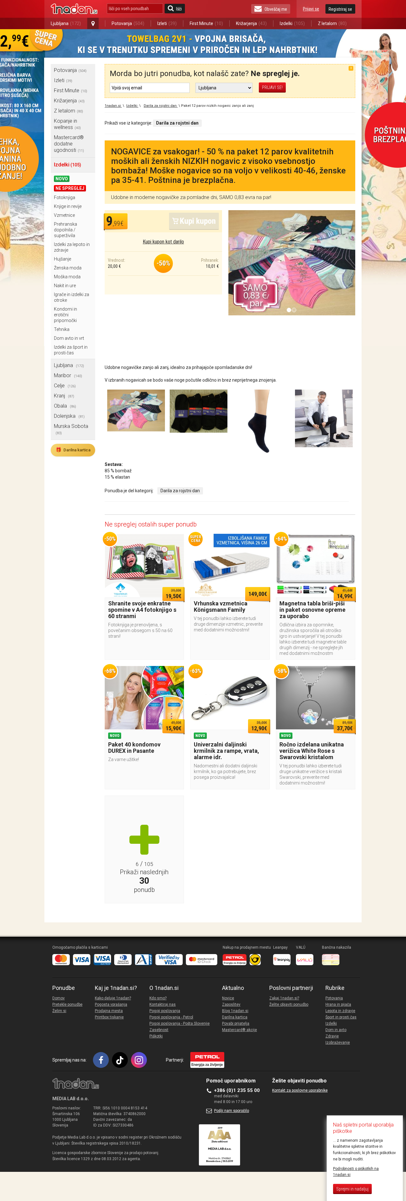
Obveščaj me (276, 9)
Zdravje (332, 1036)
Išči (179, 8)
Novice (228, 998)
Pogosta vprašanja (111, 1004)
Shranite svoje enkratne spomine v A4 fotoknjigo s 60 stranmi (142, 609)
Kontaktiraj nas (162, 1004)
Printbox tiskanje (109, 1017)
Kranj (64, 396)
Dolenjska (69, 416)
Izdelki (292, 23)
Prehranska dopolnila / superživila (65, 230)
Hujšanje (62, 259)
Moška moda (67, 276)
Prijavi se (311, 8)
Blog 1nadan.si (235, 1011)
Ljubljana (66, 23)
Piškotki (156, 1036)
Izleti (167, 23)
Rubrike (334, 988)
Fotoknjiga (64, 197)
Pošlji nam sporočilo (231, 1110)
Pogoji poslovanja (164, 1011)
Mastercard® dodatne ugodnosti (69, 143)
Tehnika (61, 329)
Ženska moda (68, 267)
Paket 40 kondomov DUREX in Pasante (134, 747)
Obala (65, 406)
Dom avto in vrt (69, 338)
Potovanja (128, 23)
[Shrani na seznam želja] (176, 541)
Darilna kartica (73, 450)
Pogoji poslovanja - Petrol (171, 1017)
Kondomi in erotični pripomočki (65, 315)
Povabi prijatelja (235, 1023)
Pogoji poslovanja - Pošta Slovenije (179, 1023)
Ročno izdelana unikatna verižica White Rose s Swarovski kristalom (311, 750)
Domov (58, 998)
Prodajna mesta (109, 1011)
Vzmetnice (64, 215)
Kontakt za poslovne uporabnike (300, 1090)
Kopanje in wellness (67, 124)
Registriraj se (340, 9)
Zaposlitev (231, 1004)
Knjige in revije (68, 206)
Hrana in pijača (338, 1004)
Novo (62, 178)
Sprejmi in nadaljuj (352, 1188)
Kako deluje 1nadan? (113, 998)
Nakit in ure (65, 285)
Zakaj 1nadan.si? (284, 998)
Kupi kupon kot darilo (163, 242)
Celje (65, 386)
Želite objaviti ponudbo (288, 1004)
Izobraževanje (337, 1042)
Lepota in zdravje (340, 1011)
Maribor (68, 375)
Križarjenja (251, 23)
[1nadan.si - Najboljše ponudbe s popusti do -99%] (74, 8)
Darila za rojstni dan (180, 490)
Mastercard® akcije (239, 1030)
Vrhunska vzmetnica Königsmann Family (220, 606)
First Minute (206, 23)
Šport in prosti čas (341, 1017)
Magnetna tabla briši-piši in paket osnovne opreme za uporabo (312, 609)
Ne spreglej (70, 188)
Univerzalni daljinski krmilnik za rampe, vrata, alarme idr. (226, 750)
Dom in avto (335, 1030)
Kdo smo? (158, 998)
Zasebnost (158, 1030)
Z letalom (332, 23)
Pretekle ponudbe (67, 1004)
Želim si (59, 1011)
